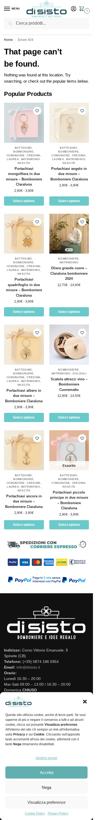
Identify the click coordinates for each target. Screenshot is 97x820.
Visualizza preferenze (46, 802)
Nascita (24, 162)
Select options (24, 201)
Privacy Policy (58, 813)
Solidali (79, 373)
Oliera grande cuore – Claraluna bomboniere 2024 (69, 273)
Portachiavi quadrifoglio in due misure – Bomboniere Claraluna (24, 287)
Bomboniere (23, 151)
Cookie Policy (35, 813)
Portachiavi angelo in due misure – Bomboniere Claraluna (69, 174)
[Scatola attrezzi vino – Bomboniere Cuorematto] (69, 345)
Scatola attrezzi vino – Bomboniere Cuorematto (69, 384)
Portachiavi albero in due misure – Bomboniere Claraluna (24, 395)
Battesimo (23, 147)
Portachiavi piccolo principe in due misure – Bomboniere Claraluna (69, 500)
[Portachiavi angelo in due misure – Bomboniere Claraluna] (69, 123)
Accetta (46, 772)
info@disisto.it (28, 667)
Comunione (15, 155)
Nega (46, 787)
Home (8, 40)
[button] (85, 701)
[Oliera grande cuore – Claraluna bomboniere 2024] (69, 234)
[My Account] (73, 9)
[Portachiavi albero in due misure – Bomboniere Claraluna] (24, 345)
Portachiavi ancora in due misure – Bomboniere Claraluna (24, 501)
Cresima (33, 155)
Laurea (13, 159)
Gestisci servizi (46, 758)
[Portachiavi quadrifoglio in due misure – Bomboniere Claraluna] (24, 234)
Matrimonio (30, 159)
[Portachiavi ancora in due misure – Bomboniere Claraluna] (24, 450)
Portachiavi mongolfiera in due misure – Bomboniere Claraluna (24, 177)
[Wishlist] (37, 111)
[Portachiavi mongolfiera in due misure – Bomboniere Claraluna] (24, 123)
